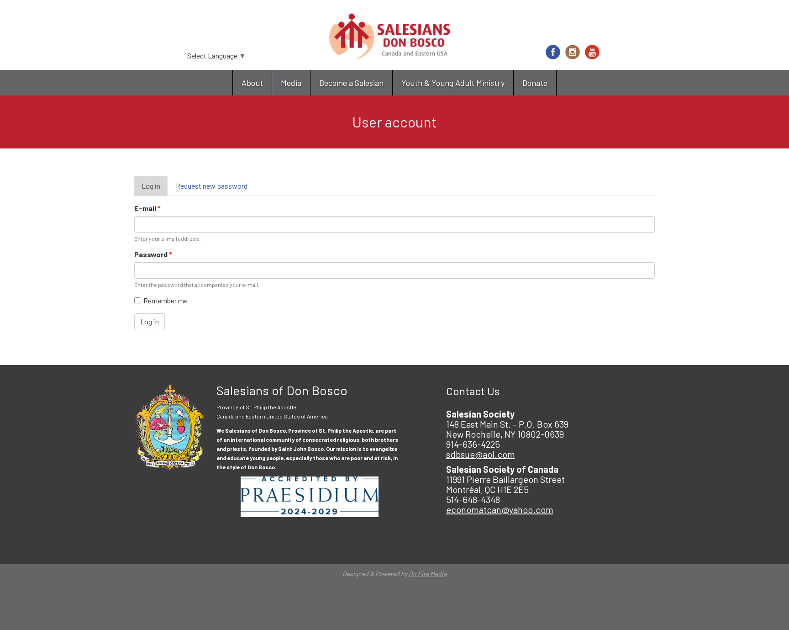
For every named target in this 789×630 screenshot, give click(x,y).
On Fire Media (428, 573)
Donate (534, 83)
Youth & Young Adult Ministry (453, 83)
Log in (155, 188)
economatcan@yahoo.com (499, 509)
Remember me (165, 300)
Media (291, 83)
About (252, 83)
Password (153, 254)
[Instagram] (572, 52)
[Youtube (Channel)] (592, 52)
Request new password (211, 185)
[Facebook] (553, 52)
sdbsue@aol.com (480, 454)
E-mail (147, 208)
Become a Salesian (351, 83)
